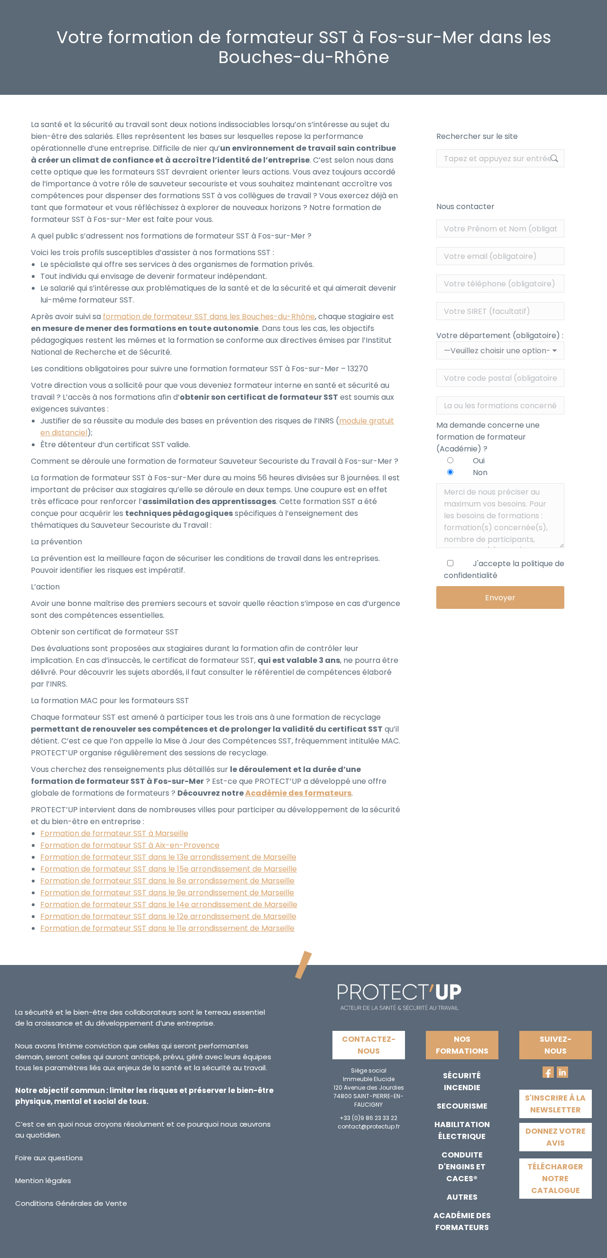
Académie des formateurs (298, 793)
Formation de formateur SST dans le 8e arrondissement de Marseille (167, 880)
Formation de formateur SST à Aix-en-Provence (130, 845)
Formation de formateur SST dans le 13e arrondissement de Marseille (168, 857)
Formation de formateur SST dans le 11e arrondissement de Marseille (167, 928)
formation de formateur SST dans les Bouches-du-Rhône (209, 316)
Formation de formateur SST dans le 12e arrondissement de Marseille (168, 916)
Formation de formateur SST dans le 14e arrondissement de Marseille (168, 904)
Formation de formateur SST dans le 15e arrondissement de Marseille (168, 868)
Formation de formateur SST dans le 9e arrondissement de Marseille (167, 892)
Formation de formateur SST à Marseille (114, 833)
